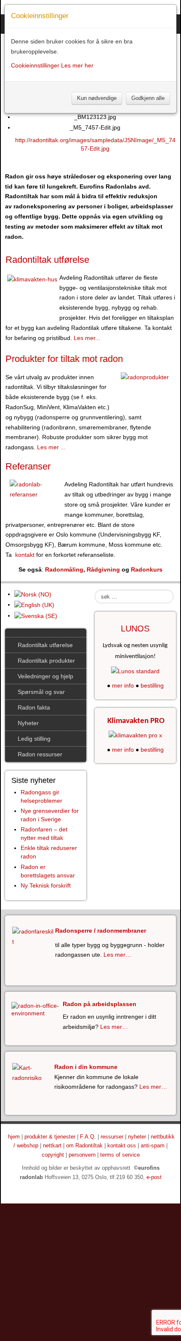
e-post (154, 1177)
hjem (14, 1137)
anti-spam (153, 1146)
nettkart (52, 1146)
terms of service (120, 1155)
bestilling (152, 685)
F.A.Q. (88, 1137)
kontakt (23, 554)
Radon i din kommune (85, 1066)
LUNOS (135, 628)
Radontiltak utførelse (47, 259)
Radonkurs (146, 569)
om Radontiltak (84, 1146)
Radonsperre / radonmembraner (100, 930)
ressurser (112, 1137)
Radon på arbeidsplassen (99, 1004)
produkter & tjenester (49, 1137)
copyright (53, 1155)
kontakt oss (121, 1146)
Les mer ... (51, 447)
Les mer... (87, 338)
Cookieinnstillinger (35, 65)
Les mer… (117, 954)
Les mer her (77, 65)
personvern (82, 1155)
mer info (123, 685)
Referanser (28, 466)
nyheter (137, 1137)
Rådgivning (103, 569)
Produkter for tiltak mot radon (64, 358)
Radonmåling (64, 569)
